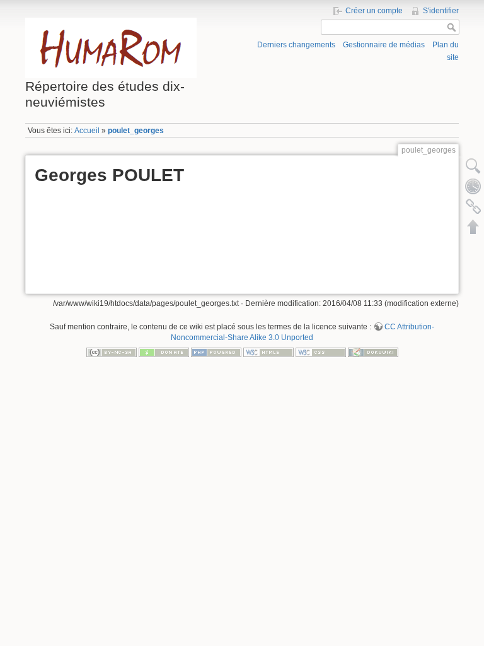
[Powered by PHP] (216, 352)
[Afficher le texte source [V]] (473, 166)
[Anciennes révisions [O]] (473, 186)
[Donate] (164, 352)
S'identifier (441, 10)
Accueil (87, 130)
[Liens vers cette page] (473, 206)
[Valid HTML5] (268, 352)
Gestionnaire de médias (384, 44)
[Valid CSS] (321, 352)
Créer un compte (374, 10)
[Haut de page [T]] (473, 226)
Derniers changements (296, 44)
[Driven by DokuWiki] (373, 352)
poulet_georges (136, 130)
